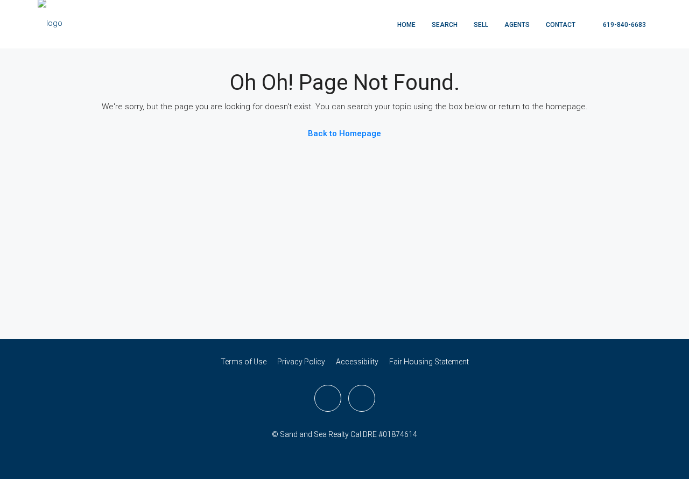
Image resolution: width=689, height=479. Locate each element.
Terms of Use (243, 361)
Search (445, 25)
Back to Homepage (344, 133)
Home (406, 25)
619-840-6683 (623, 25)
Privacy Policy (301, 361)
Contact (560, 25)
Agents (517, 25)
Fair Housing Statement (429, 361)
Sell (481, 25)
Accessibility (357, 361)
